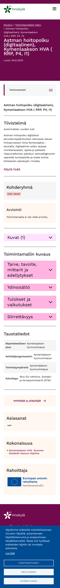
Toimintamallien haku (28, 24)
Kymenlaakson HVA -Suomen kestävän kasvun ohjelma (26, 452)
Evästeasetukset (29, 563)
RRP (9, 425)
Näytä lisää (12, 169)
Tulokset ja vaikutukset (19, 302)
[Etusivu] (14, 10)
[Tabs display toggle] (50, 90)
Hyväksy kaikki (28, 581)
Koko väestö (13, 194)
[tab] (30, 237)
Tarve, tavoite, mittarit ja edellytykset (22, 270)
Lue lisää (10, 553)
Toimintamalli (17, 90)
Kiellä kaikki (28, 572)
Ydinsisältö (18, 287)
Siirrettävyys (20, 316)
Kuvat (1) (16, 237)
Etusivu (8, 24)
